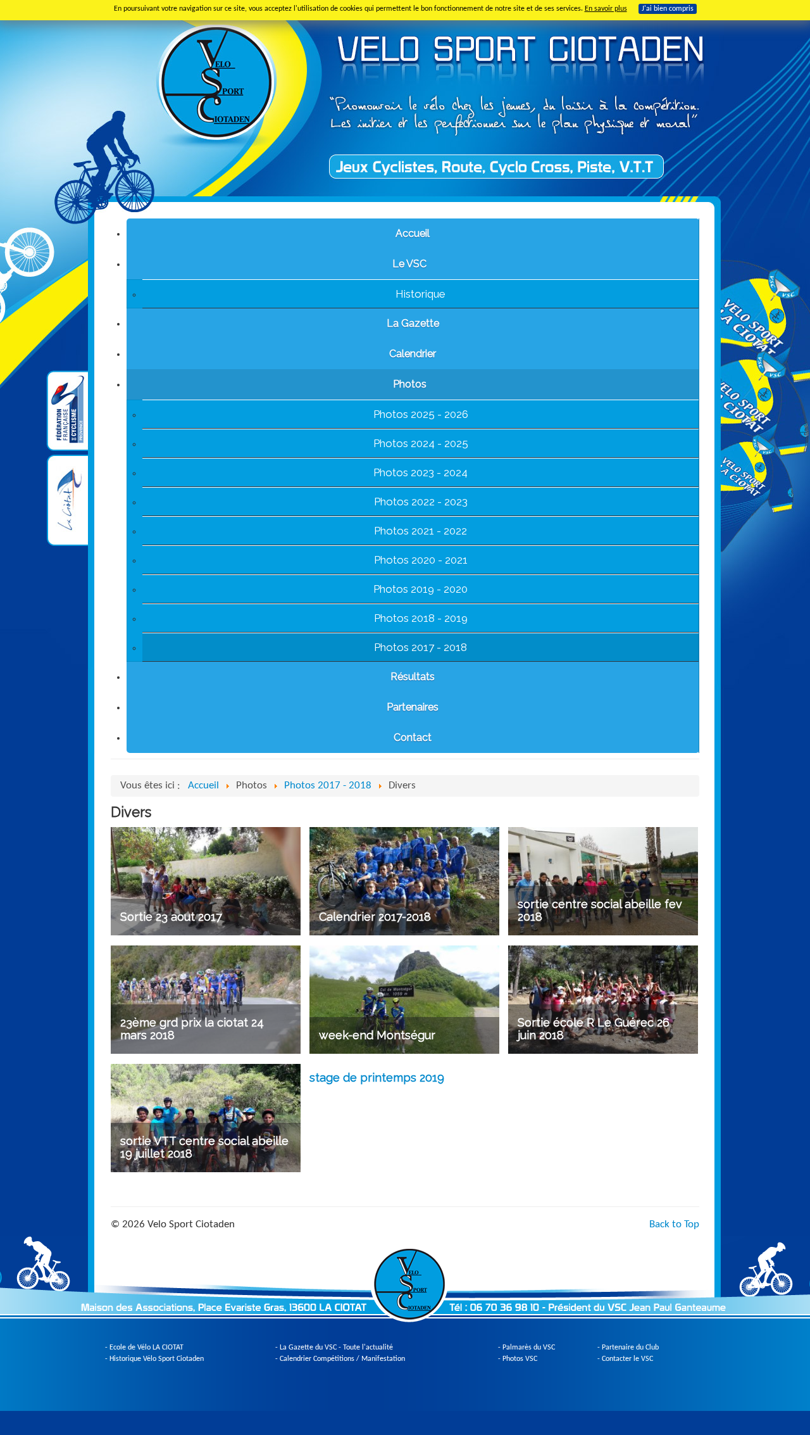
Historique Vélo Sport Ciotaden (156, 1359)
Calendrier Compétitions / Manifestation (342, 1359)
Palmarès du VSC (528, 1347)
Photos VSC (519, 1359)
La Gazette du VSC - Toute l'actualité (336, 1347)
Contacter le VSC (627, 1359)
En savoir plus (606, 9)
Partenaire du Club (630, 1347)
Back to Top (674, 1224)
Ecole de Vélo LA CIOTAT (146, 1347)
